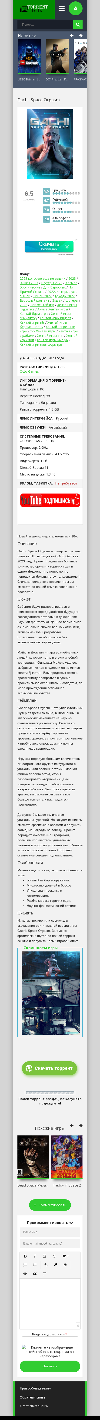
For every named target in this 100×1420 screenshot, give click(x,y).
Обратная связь (32, 1397)
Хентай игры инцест (55, 318)
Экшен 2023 (29, 283)
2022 (23, 305)
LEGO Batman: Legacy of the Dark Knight (29, 79)
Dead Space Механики (33, 1185)
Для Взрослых (54, 287)
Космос (71, 283)
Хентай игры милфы (52, 340)
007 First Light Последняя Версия (57, 79)
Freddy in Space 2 (67, 1185)
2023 (72, 278)
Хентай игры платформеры (41, 344)
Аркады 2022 (65, 296)
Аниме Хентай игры (52, 309)
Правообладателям (35, 1388)
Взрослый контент (34, 300)
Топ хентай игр (42, 305)
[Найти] (78, 24)
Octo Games (29, 371)
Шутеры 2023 (51, 283)
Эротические (30, 287)
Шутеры (71, 300)
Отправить (50, 1366)
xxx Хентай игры (43, 331)
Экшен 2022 (42, 296)
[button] (25, 1256)
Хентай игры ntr (32, 322)
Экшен (57, 300)
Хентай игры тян (50, 335)
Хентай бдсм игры (34, 313)
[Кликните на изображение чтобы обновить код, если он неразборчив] (50, 1356)
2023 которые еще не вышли (42, 278)
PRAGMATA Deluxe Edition (85, 79)
